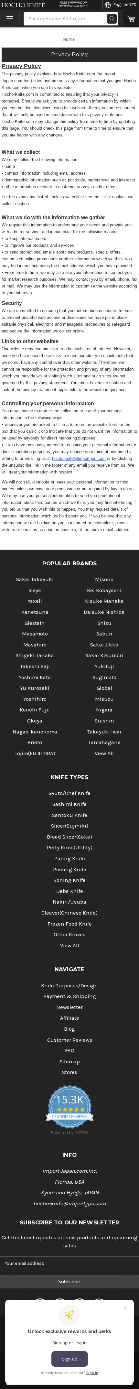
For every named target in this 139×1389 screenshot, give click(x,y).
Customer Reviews (69, 1040)
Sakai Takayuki (35, 579)
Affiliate (69, 1018)
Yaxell (34, 601)
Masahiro (35, 645)
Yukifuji (104, 666)
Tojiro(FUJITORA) (35, 753)
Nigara (104, 710)
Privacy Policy (69, 54)
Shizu (104, 623)
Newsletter (69, 1007)
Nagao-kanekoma (35, 732)
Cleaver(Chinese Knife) (69, 913)
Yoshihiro (35, 699)
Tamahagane (104, 742)
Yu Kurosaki (34, 688)
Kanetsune (34, 612)
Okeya (34, 721)
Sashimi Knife (69, 804)
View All (104, 753)
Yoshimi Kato (35, 677)
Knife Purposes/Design (69, 985)
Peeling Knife (69, 869)
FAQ (69, 1050)
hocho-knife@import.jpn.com (79, 458)
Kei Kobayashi (104, 590)
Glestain (35, 623)
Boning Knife (69, 880)
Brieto (34, 742)
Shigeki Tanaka (35, 655)
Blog (69, 1029)
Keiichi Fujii (35, 710)
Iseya (34, 590)
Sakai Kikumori (104, 655)
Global (104, 688)
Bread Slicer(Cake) (69, 837)
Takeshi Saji (35, 666)
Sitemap (69, 1061)
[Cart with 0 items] (131, 19)
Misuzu (104, 699)
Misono (104, 579)
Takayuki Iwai (104, 732)
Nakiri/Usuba (69, 902)
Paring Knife (69, 858)
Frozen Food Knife (70, 924)
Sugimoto (104, 677)
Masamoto (35, 634)
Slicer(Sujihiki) (69, 826)
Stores (69, 1072)
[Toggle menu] (9, 18)
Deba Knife (69, 891)
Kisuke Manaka (104, 601)
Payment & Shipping (69, 996)
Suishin (104, 721)
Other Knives (69, 934)
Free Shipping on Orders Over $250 (73, 4)
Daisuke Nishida (104, 612)
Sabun (104, 634)
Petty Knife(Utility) (69, 847)
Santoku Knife (69, 815)
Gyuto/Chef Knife (69, 793)
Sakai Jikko (104, 645)
